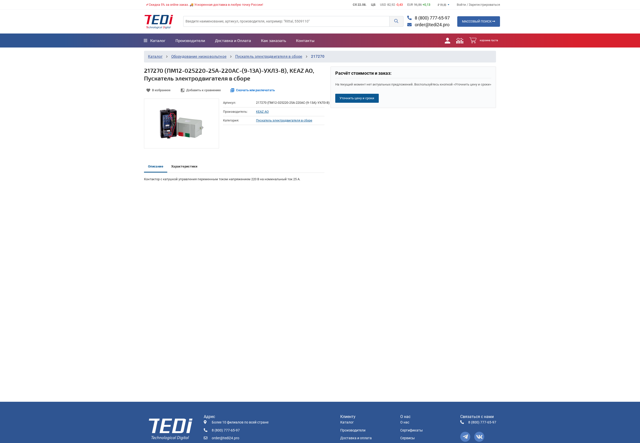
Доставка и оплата (356, 438)
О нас (404, 422)
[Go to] (159, 22)
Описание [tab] (155, 166)
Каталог (155, 56)
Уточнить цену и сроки (357, 98)
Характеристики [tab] (184, 166)
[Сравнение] (459, 40)
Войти (462, 4)
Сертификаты (411, 430)
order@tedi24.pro (432, 24)
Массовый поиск (477, 21)
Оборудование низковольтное (198, 56)
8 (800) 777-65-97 (432, 18)
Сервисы (407, 438)
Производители (353, 430)
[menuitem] (155, 41)
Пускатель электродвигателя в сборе (268, 56)
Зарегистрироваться (484, 4)
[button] (396, 21)
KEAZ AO (262, 112)
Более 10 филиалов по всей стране (240, 422)
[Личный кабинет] (447, 40)
